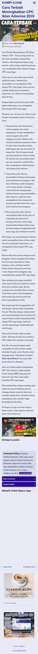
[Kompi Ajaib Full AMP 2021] (19, 625)
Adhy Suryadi (18, 43)
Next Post (7, 567)
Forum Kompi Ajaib (25, 473)
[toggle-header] (34, 2)
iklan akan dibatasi (10, 358)
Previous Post (28, 567)
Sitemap (22, 646)
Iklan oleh (10, 603)
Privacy (15, 646)
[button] (19, 478)
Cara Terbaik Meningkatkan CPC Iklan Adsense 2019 (18, 11)
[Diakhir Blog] (19, 586)
